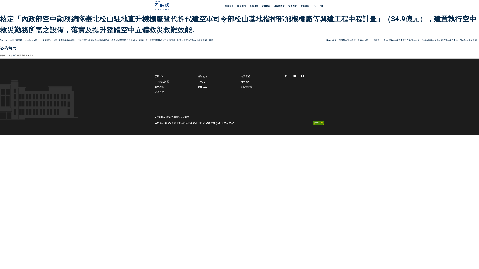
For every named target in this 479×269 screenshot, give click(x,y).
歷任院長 (202, 86)
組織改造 (202, 76)
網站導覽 (159, 91)
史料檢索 (266, 6)
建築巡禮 (254, 6)
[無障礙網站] (318, 123)
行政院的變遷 (162, 81)
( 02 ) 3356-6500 (225, 123)
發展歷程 (159, 86)
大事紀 (201, 81)
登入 (15, 55)
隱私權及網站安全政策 (178, 116)
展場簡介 (159, 76)
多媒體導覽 (279, 6)
